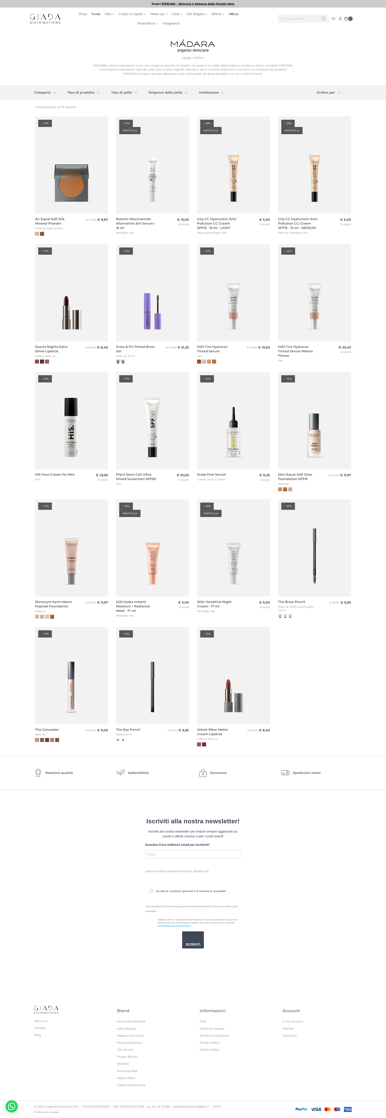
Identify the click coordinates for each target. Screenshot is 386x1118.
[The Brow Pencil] (314, 548)
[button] (12, 1106)
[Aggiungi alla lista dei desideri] (103, 122)
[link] (193, 4)
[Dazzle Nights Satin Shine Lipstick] (71, 292)
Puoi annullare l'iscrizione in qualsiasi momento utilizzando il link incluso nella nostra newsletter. (191, 909)
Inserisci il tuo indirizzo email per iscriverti (177, 844)
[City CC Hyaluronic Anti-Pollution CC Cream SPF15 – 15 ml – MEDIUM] (314, 165)
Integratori (171, 23)
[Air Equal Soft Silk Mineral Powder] (71, 165)
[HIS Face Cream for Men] (71, 420)
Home (186, 57)
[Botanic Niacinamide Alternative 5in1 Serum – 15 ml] (152, 165)
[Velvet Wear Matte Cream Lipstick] (233, 675)
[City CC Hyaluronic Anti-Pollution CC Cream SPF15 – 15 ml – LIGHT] (233, 165)
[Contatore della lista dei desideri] (333, 18)
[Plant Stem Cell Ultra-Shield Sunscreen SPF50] (152, 420)
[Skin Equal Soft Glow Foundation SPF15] (314, 420)
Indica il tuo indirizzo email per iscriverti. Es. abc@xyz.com (177, 871)
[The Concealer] (71, 675)
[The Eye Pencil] (152, 675)
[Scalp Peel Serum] (233, 420)
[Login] (340, 18)
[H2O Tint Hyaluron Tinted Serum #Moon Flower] (314, 292)
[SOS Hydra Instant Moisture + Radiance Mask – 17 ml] (152, 548)
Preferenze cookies (46, 1112)
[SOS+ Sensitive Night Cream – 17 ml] (233, 548)
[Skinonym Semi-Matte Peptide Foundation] (71, 548)
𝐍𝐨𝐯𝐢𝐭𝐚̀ (95, 14)
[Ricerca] (324, 19)
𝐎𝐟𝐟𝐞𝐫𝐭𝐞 (233, 14)
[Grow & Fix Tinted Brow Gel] (152, 292)
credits (216, 1106)
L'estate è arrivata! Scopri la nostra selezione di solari (193, 4)
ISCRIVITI (193, 944)
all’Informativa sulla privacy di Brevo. (174, 926)
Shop (83, 14)
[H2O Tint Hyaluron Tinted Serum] (233, 292)
